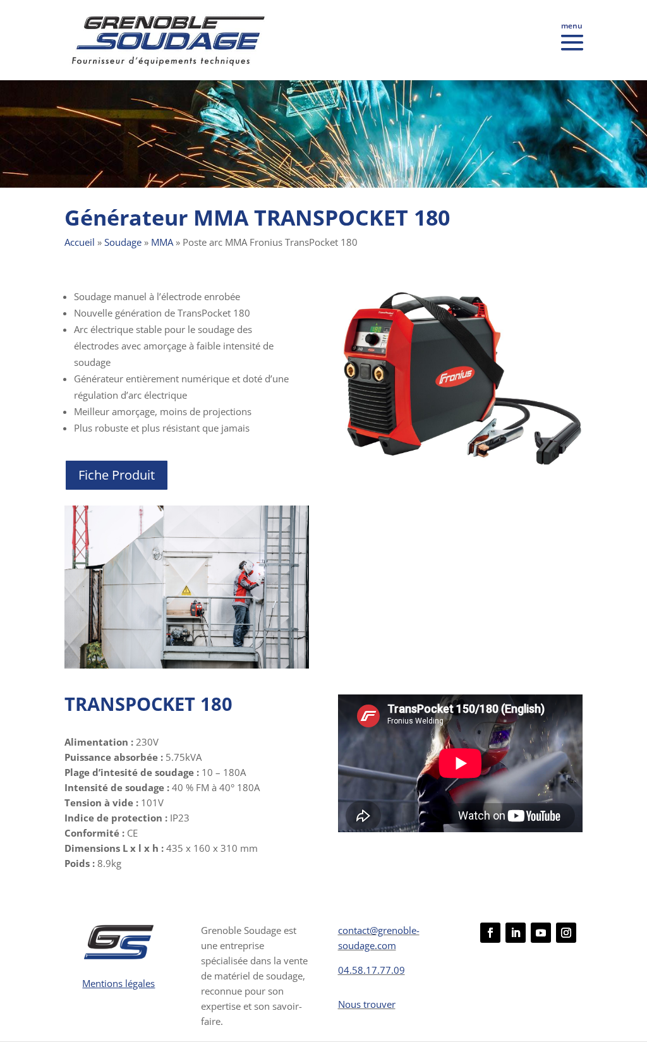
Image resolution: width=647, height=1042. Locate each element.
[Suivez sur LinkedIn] (515, 933)
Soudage (123, 242)
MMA (162, 242)
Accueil (79, 242)
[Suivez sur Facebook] (490, 933)
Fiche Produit (116, 474)
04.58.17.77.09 (371, 970)
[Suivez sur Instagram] (566, 933)
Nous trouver (367, 1004)
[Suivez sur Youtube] (541, 933)
